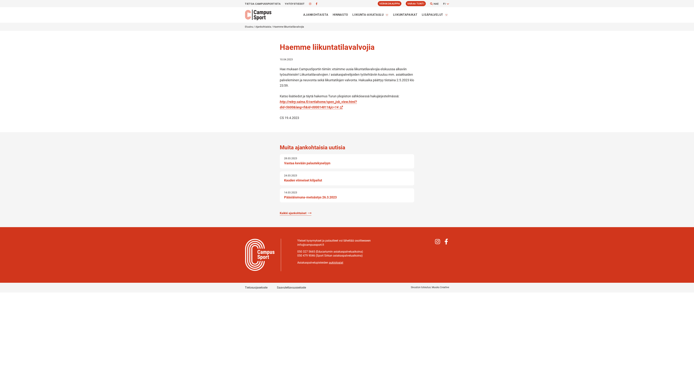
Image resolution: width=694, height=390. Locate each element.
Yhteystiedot (295, 4)
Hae (436, 4)
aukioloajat (336, 262)
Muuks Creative (440, 287)
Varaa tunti (415, 3)
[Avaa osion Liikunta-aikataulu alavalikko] (387, 15)
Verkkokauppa (389, 3)
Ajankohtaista (315, 14)
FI (444, 4)
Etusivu (249, 26)
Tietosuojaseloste (256, 287)
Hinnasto (340, 14)
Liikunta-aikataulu (368, 14)
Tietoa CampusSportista (262, 4)
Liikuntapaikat (405, 14)
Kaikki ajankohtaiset (293, 213)
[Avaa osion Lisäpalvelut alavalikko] (446, 15)
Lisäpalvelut (432, 14)
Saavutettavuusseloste (291, 287)
